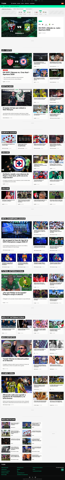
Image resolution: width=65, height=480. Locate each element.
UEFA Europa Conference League (55, 118)
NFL (34, 353)
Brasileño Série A (36, 389)
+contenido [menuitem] (32, 3)
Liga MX (35, 66)
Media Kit (18, 469)
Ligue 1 (35, 82)
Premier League (52, 287)
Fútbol (35, 102)
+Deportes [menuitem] (27, 3)
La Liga (4, 302)
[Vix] (62, 3)
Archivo (34, 469)
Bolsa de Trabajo (4, 474)
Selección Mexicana (53, 66)
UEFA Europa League (53, 102)
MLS (50, 389)
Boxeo (4, 368)
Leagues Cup (52, 405)
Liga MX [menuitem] (18, 3)
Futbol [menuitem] (22, 3)
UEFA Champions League (37, 234)
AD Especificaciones (20, 467)
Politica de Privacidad (4, 467)
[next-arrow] (64, 142)
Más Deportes (36, 369)
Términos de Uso (4, 469)
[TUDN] (3, 3)
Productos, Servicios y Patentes (38, 467)
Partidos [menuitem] (14, 3)
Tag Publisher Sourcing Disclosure (22, 474)
